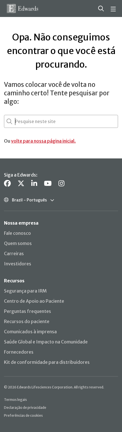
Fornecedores (18, 352)
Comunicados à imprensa (30, 331)
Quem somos (18, 243)
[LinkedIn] (34, 183)
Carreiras (14, 253)
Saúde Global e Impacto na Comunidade (46, 342)
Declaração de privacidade (25, 407)
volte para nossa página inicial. (43, 141)
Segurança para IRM (25, 291)
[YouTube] (48, 183)
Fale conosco (17, 233)
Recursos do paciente (26, 321)
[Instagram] (61, 183)
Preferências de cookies (23, 415)
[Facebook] (7, 183)
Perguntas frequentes (27, 311)
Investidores (17, 263)
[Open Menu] (114, 8)
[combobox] (15, 121)
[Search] (101, 8)
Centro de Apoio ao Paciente (34, 301)
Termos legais (15, 399)
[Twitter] (21, 183)
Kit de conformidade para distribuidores (47, 362)
